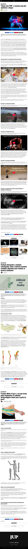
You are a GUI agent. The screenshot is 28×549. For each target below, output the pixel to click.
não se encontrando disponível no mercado (11, 489)
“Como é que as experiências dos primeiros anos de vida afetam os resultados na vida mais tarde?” (13, 181)
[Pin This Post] (16, 32)
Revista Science (19, 236)
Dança (10, 236)
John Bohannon (6, 41)
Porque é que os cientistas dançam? (13, 225)
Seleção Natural (3, 381)
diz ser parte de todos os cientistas (21, 44)
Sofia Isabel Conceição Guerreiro (8, 539)
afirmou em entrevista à (12, 87)
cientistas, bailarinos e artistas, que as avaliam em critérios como (13, 218)
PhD (16, 236)
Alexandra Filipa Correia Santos (7, 401)
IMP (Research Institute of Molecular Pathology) (20, 48)
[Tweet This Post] (11, 32)
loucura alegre (20, 64)
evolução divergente (7, 309)
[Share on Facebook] (7, 32)
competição (6, 236)
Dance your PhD (13, 236)
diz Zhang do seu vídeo (12, 128)
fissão (25, 436)
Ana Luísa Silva (5, 10)
